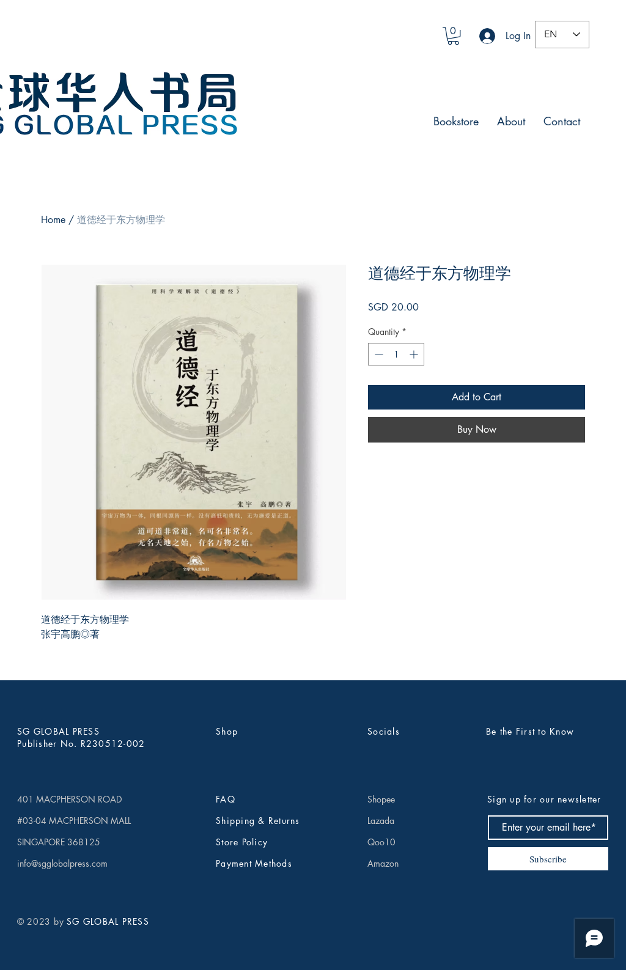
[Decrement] (377, 354)
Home (53, 219)
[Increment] (414, 354)
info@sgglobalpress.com (62, 863)
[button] (453, 36)
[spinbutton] (396, 354)
